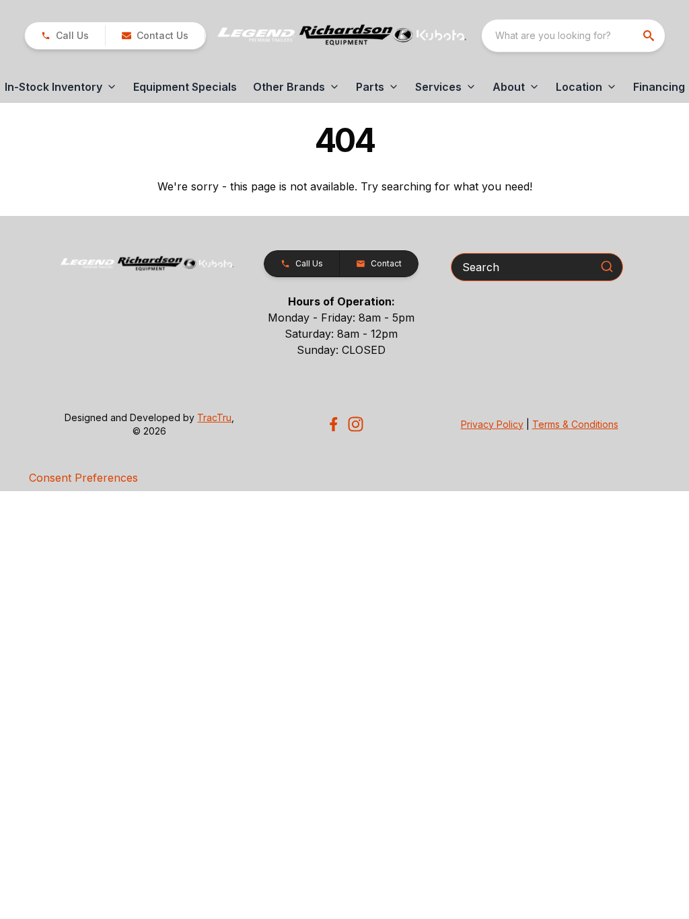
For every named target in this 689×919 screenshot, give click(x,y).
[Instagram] (355, 424)
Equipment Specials (185, 87)
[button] (65, 36)
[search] (650, 35)
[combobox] (573, 36)
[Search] (607, 266)
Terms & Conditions (575, 424)
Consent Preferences (83, 477)
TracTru (214, 417)
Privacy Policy (492, 424)
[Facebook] (333, 424)
